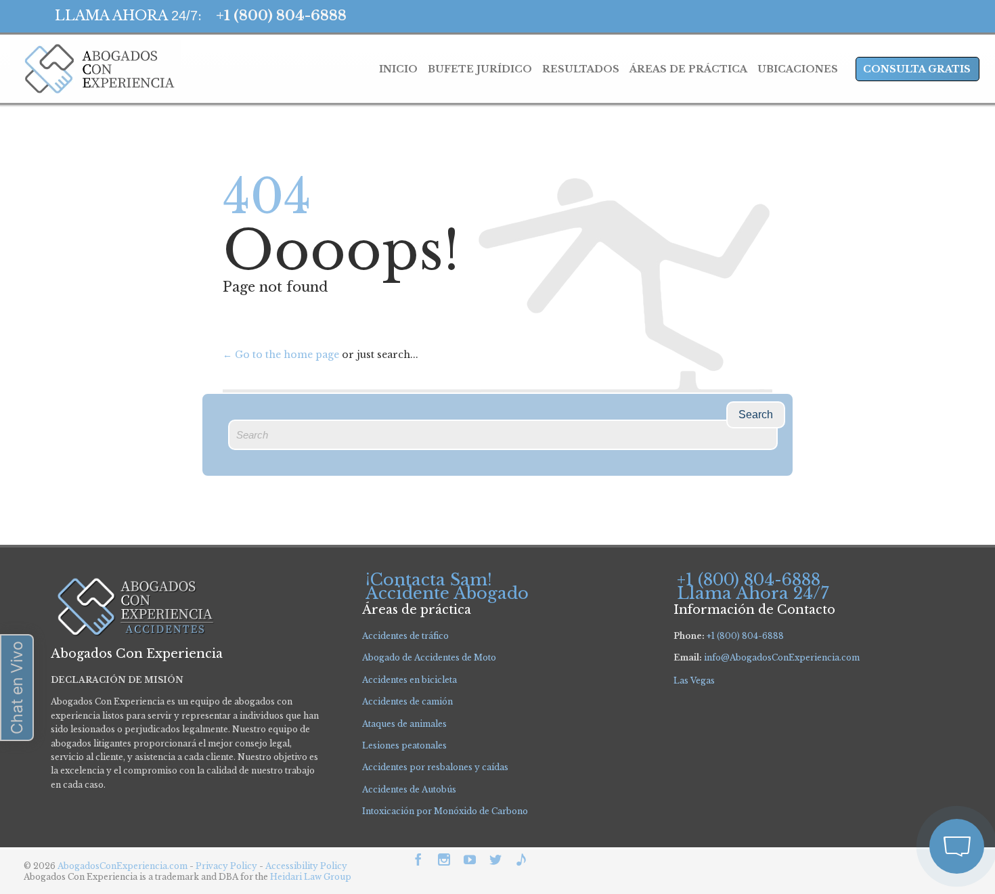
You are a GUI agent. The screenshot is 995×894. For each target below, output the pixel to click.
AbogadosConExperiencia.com (122, 866)
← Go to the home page (281, 355)
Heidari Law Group (310, 877)
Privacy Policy (227, 866)
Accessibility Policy (306, 866)
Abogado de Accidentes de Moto (429, 657)
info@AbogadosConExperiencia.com (782, 657)
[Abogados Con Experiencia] (95, 69)
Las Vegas (694, 680)
